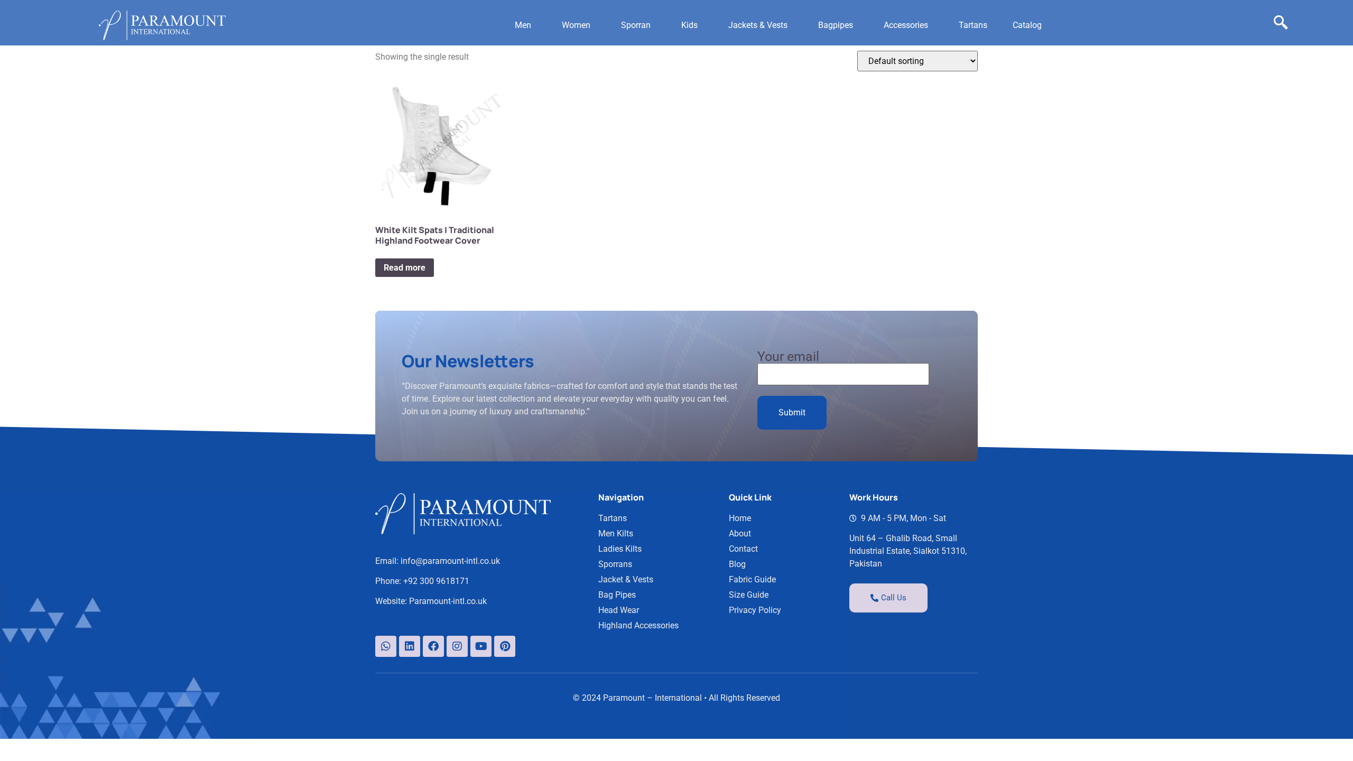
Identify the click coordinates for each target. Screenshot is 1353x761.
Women (576, 25)
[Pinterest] (504, 646)
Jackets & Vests (757, 25)
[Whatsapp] (385, 646)
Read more (404, 268)
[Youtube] (481, 646)
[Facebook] (433, 646)
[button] (525, 25)
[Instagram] (457, 646)
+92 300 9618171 (436, 581)
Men (523, 25)
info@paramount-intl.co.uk (450, 561)
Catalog (1027, 25)
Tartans (973, 25)
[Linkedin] (409, 646)
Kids (689, 25)
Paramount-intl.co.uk (448, 601)
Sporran (636, 25)
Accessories (906, 25)
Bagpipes (835, 25)
